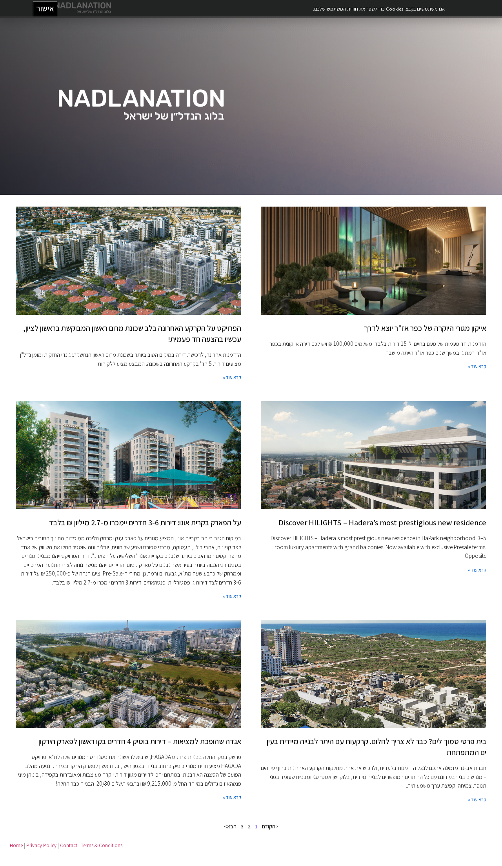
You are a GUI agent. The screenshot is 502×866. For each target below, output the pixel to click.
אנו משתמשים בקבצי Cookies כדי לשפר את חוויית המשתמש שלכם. (378, 8)
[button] (11, 11)
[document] (251, 433)
